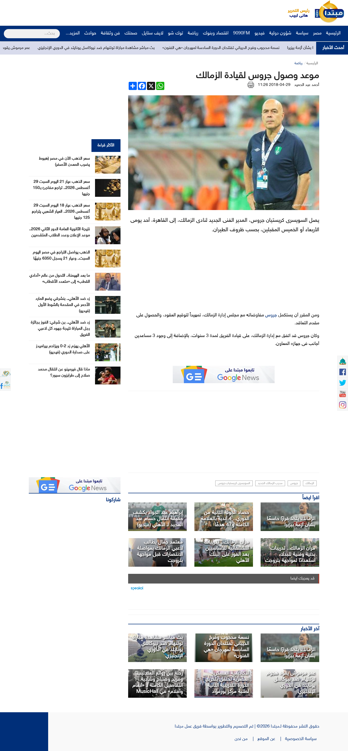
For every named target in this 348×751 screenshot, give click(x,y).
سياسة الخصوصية (302, 739)
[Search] (6, 30)
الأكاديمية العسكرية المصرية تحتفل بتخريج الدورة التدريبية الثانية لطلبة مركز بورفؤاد (227, 682)
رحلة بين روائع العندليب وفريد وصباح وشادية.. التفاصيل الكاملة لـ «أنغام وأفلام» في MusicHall (157, 682)
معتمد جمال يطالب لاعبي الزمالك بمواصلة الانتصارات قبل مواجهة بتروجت (160, 551)
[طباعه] (251, 85)
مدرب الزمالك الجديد (270, 483)
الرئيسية (334, 33)
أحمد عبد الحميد (306, 85)
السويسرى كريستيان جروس (234, 483)
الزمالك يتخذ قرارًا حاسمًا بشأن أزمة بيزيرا (291, 522)
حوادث (90, 33)
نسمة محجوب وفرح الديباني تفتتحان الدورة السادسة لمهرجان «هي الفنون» (248, 48)
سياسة (302, 33)
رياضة (193, 33)
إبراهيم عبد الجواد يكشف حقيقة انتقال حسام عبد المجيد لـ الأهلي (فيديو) (158, 519)
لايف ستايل (152, 33)
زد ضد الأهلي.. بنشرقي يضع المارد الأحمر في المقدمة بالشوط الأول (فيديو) (62, 305)
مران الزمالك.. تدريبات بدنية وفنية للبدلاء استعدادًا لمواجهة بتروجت (290, 554)
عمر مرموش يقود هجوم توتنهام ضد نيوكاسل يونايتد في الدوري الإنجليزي (290, 682)
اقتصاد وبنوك (216, 33)
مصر (317, 33)
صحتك (131, 33)
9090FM (241, 33)
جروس (271, 315)
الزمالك (309, 483)
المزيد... (73, 33)
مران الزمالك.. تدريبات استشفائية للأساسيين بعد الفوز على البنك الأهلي (226, 551)
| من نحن (246, 739)
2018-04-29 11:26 (274, 85)
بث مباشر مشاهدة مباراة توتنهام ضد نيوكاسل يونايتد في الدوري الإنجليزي (124, 48)
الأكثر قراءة (106, 145)
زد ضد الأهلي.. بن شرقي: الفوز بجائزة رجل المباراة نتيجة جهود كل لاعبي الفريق (60, 328)
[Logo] (295, 11)
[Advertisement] (95, 11)
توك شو (175, 33)
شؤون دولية (280, 33)
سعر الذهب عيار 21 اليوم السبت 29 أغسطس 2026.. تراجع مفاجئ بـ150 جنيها (61, 188)
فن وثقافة (110, 33)
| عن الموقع (271, 739)
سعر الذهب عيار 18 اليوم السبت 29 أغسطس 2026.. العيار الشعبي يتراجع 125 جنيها (61, 211)
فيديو (260, 33)
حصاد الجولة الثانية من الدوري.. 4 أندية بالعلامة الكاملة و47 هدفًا (225, 519)
